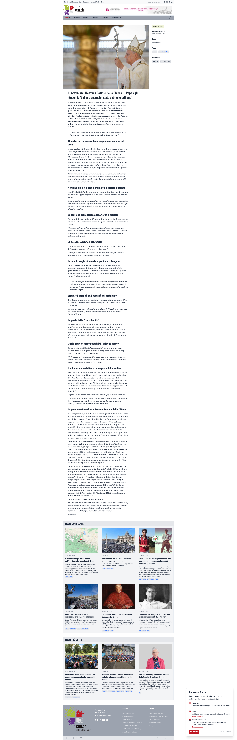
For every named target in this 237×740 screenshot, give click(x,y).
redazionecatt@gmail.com (103, 715)
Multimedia (115, 17)
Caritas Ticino (126, 719)
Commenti (105, 17)
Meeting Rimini (150, 579)
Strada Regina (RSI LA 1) (156, 713)
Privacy (151, 726)
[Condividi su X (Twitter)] (157, 61)
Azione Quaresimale (128, 716)
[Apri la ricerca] (170, 17)
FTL (140, 692)
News (67, 17)
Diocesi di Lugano (127, 713)
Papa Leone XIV (163, 52)
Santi (154, 52)
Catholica (95, 17)
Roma (79, 628)
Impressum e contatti (154, 2)
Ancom (170, 738)
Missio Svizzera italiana (129, 732)
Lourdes (104, 691)
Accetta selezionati (225, 731)
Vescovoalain (129, 691)
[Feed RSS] (172, 2)
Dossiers (77, 17)
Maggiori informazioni (197, 716)
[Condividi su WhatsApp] (161, 61)
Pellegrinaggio (111, 691)
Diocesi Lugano (76, 697)
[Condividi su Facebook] (154, 61)
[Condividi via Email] (165, 61)
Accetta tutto (194, 731)
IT (76, 6)
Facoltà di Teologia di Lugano (131, 729)
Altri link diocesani (154, 719)
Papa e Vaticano (158, 26)
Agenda (85, 17)
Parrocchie (68, 697)
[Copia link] (169, 61)
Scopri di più (215, 699)
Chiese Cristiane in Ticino (129, 726)
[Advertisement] (137, 10)
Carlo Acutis (73, 628)
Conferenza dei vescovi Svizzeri (131, 723)
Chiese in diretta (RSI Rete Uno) (158, 716)
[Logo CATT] (68, 10)
